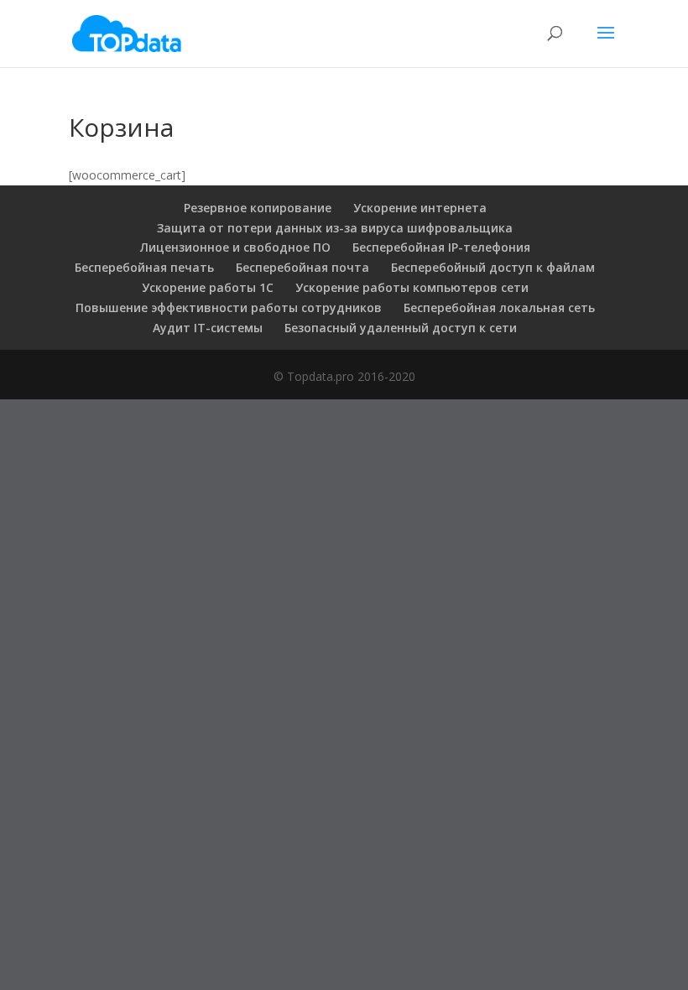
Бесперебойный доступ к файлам (493, 267)
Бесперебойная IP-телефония (441, 247)
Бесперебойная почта (302, 267)
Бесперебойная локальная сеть (499, 307)
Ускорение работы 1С (208, 287)
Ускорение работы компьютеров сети (412, 287)
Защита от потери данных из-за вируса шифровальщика (335, 228)
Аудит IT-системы (208, 328)
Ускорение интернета (420, 208)
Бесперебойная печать (144, 267)
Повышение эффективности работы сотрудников (229, 307)
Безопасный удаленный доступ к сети (400, 328)
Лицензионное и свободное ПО (235, 247)
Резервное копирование (257, 208)
